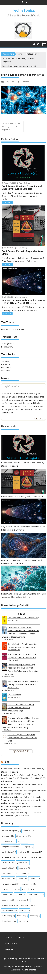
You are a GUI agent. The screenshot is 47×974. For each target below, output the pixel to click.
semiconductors (36, 894)
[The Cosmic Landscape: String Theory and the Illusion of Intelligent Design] (4, 709)
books (22, 841)
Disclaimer (9, 949)
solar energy (23, 900)
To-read (20, 614)
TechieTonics (23, 10)
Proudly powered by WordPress (19, 966)
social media (8, 900)
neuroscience (29, 884)
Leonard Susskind (9, 713)
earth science (9, 852)
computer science (10, 846)
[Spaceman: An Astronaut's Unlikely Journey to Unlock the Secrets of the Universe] (4, 686)
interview (34, 878)
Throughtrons (7, 343)
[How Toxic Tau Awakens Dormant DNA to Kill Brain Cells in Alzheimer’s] (23, 546)
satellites (20, 894)
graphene (24, 868)
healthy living (9, 873)
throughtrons (9, 921)
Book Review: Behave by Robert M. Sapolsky (21, 797)
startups (25, 910)
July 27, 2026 (8, 248)
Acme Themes (29, 969)
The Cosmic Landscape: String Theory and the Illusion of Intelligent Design (21, 707)
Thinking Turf (7, 202)
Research (5, 364)
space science (9, 910)
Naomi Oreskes (8, 639)
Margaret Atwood (14, 697)
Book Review (7, 346)
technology (8, 916)
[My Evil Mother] (4, 700)
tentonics (22, 916)
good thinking (9, 868)
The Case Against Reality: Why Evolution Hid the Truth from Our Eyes (22, 737)
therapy (35, 916)
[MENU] (44, 44)
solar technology (10, 905)
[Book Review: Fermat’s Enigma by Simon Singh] (23, 482)
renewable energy (11, 889)
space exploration (30, 905)
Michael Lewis (13, 620)
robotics (7, 894)
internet (22, 878)
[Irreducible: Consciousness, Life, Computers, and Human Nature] (4, 659)
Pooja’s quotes (10, 386)
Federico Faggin (14, 660)
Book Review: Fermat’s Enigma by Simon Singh (22, 496)
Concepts (5, 370)
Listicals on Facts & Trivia (12, 329)
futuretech (8, 862)
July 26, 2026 (8, 297)
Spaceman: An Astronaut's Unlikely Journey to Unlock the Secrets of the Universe (23, 684)
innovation (8, 878)
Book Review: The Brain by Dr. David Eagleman (11, 126)
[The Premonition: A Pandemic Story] (4, 623)
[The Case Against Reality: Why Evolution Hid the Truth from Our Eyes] (4, 739)
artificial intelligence (11, 830)
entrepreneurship (10, 857)
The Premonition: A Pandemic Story (23, 617)
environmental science (32, 857)
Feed (7, 761)
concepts (27, 846)
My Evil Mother (14, 694)
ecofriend (23, 852)
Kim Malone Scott (14, 650)
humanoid (24, 873)
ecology (37, 852)
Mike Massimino (9, 677)
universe (23, 921)
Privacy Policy (10, 943)
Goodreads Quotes (39, 419)
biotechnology (23, 836)
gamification (23, 862)
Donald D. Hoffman (10, 743)
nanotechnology (10, 884)
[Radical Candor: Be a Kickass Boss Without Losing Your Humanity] (4, 649)
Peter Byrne (7, 730)
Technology (6, 361)
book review (9, 841)
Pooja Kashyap (25, 82)
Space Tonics (7, 313)
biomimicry (8, 836)
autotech (28, 830)
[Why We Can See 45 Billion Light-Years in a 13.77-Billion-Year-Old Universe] (23, 512)
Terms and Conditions (14, 937)
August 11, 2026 (10, 183)
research (28, 889)
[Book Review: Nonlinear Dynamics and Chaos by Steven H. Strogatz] (23, 448)
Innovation (6, 367)
